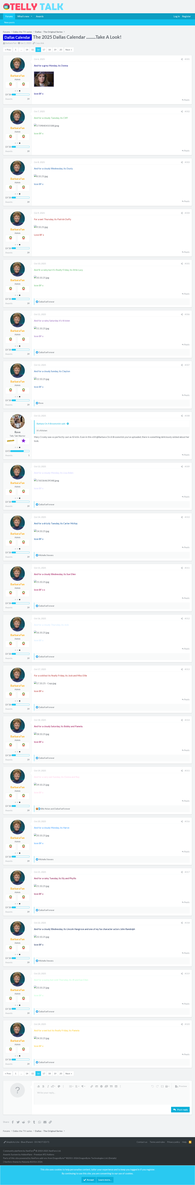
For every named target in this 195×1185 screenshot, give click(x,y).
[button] (31, 16)
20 (61, 49)
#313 (187, 669)
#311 (187, 568)
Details (112, 1158)
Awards (40, 16)
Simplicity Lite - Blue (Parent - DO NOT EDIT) (27, 1142)
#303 (187, 162)
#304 (187, 213)
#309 (187, 466)
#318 (187, 923)
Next (68, 49)
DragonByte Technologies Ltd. (93, 1158)
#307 (187, 365)
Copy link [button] (39, 43)
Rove (17, 432)
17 (44, 49)
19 (55, 49)
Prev (9, 49)
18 (49, 49)
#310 (187, 517)
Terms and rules (157, 1142)
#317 (187, 872)
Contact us (142, 1142)
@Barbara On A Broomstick (110, 437)
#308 (187, 416)
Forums (9, 16)
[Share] (182, 59)
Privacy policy (173, 1142)
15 (32, 49)
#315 (187, 770)
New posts (9, 22)
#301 (187, 59)
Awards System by (28, 1154)
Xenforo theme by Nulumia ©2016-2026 (23, 1161)
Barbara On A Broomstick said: (51, 423)
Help (184, 1142)
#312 (187, 618)
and (55, 809)
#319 (187, 973)
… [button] (21, 49)
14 (27, 49)
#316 (187, 821)
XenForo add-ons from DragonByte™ (48, 1158)
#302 (187, 111)
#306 (187, 314)
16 (38, 49)
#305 (187, 263)
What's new (23, 16)
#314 (187, 720)
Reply (187, 100)
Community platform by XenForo (32, 1150)
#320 (187, 1024)
